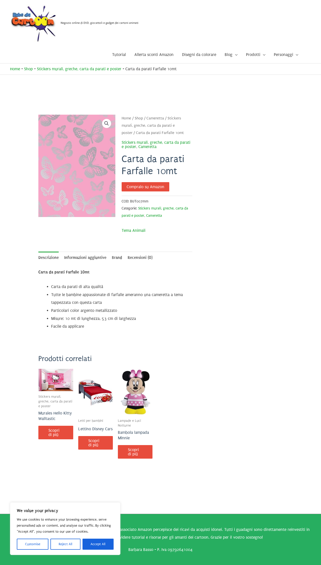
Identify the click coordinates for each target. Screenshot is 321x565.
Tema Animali (133, 230)
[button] (106, 123)
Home (15, 68)
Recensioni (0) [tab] (140, 257)
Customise (32, 544)
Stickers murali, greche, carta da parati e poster (79, 68)
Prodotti (253, 54)
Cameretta (155, 118)
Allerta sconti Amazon (154, 54)
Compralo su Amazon (145, 186)
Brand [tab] (117, 257)
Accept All (98, 544)
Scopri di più (53, 432)
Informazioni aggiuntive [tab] (85, 257)
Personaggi (283, 54)
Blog (228, 54)
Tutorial (119, 54)
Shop (28, 68)
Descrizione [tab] (48, 257)
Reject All (65, 544)
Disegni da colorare (199, 54)
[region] (65, 528)
